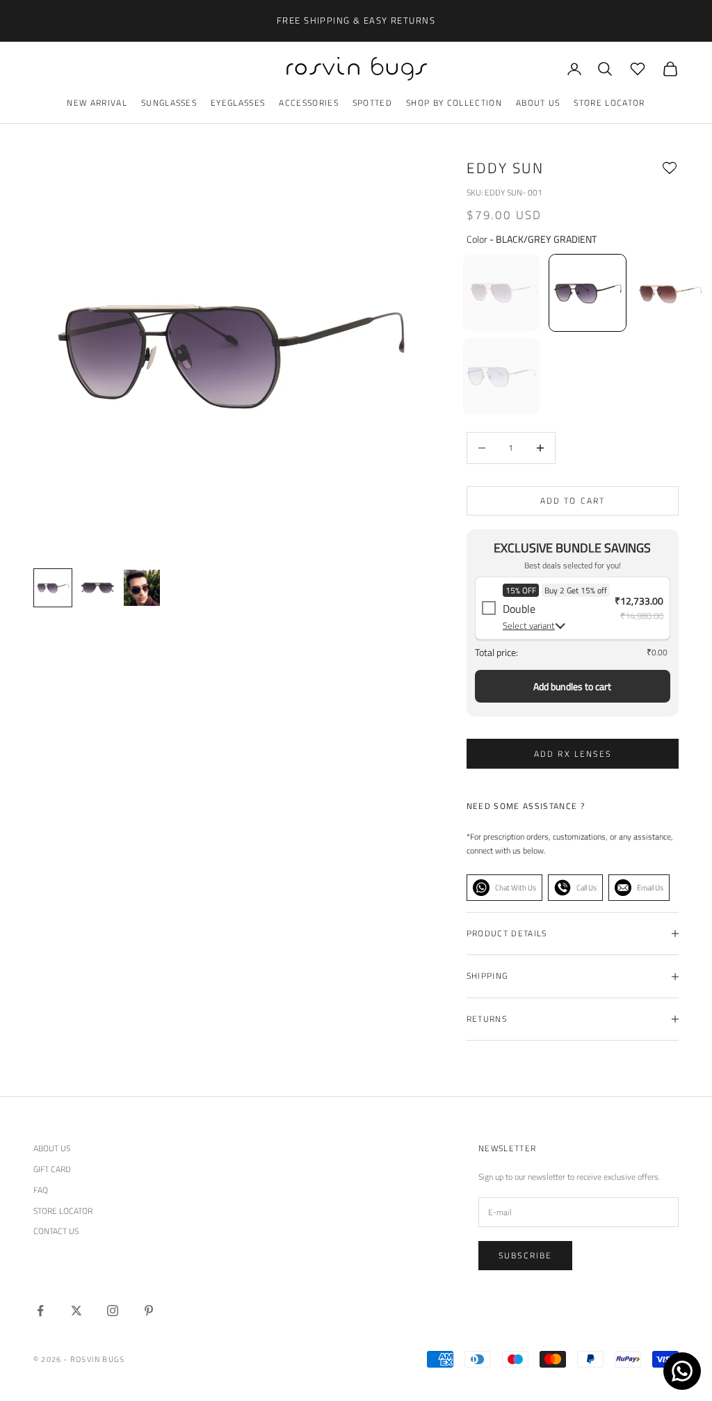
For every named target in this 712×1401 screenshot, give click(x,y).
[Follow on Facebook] (40, 1311)
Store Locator (609, 102)
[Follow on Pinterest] (149, 1311)
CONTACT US (56, 1231)
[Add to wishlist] (670, 168)
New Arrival (97, 102)
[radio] (500, 293)
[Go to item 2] (141, 587)
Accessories (309, 102)
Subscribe (525, 1255)
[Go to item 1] (97, 587)
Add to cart (573, 500)
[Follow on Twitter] (76, 1311)
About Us (538, 102)
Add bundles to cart (572, 686)
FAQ (40, 1189)
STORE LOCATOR (62, 1210)
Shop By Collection (454, 102)
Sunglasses (169, 102)
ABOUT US (51, 1148)
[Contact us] (682, 1371)
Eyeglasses (238, 102)
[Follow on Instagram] (113, 1311)
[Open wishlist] (637, 69)
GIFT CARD (52, 1169)
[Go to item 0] (52, 587)
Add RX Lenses (572, 753)
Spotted (372, 102)
